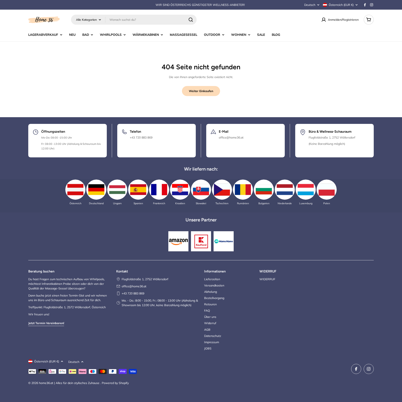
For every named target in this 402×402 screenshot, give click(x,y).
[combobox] (134, 20)
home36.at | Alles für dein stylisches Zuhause (69, 383)
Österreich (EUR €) (341, 5)
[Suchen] (190, 19)
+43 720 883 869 (133, 293)
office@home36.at (134, 286)
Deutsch (309, 4)
